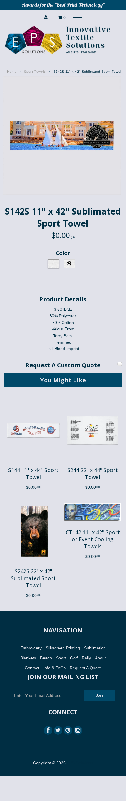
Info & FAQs (54, 668)
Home (12, 71)
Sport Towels (35, 71)
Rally (86, 658)
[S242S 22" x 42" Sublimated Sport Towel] (33, 564)
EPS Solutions (80, 763)
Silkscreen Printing (63, 648)
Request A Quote (85, 668)
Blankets (28, 658)
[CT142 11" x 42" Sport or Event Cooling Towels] (92, 525)
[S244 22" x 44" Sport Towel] (92, 463)
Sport (61, 658)
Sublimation (95, 648)
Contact (32, 668)
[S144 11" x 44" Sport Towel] (33, 463)
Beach (46, 658)
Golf (74, 658)
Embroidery (31, 648)
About (100, 658)
